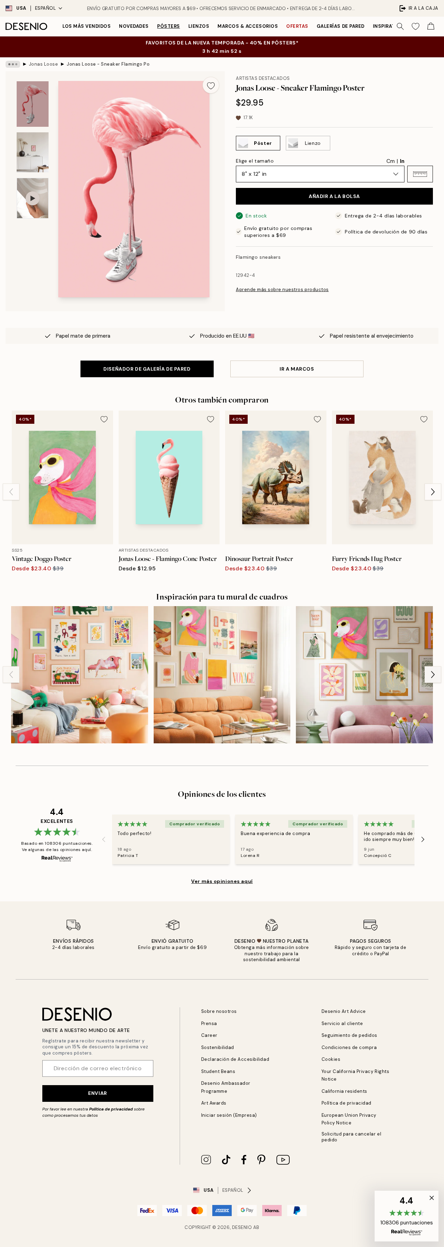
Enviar (97, 1093)
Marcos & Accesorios (247, 26)
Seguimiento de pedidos (349, 1035)
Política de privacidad (111, 1109)
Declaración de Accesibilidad (235, 1059)
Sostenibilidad (217, 1047)
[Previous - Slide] (11, 492)
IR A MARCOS (297, 369)
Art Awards (214, 1103)
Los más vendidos (86, 26)
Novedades (134, 26)
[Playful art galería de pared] (79, 674)
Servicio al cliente (342, 1023)
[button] (420, 174)
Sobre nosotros (219, 1011)
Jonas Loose (43, 64)
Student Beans (218, 1071)
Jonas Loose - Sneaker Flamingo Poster (108, 64)
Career (209, 1035)
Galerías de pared (341, 26)
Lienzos (199, 26)
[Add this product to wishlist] (211, 85)
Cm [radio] (390, 161)
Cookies (331, 1059)
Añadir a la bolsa (334, 196)
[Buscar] (400, 26)
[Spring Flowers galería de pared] (364, 674)
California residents (344, 1091)
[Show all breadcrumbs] (13, 64)
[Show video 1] (33, 198)
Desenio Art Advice (344, 1011)
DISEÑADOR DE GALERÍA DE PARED (146, 369)
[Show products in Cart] (430, 26)
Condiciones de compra (349, 1047)
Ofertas (297, 26)
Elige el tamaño (255, 161)
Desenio (242, 1227)
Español (45, 8)
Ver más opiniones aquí (222, 881)
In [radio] (402, 161)
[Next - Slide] (433, 492)
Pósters (168, 26)
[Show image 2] (33, 152)
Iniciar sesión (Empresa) (229, 1115)
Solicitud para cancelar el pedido (352, 1137)
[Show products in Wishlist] (415, 26)
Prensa (209, 1023)
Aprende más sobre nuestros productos (282, 289)
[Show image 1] (33, 104)
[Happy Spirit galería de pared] (222, 674)
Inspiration (388, 26)
